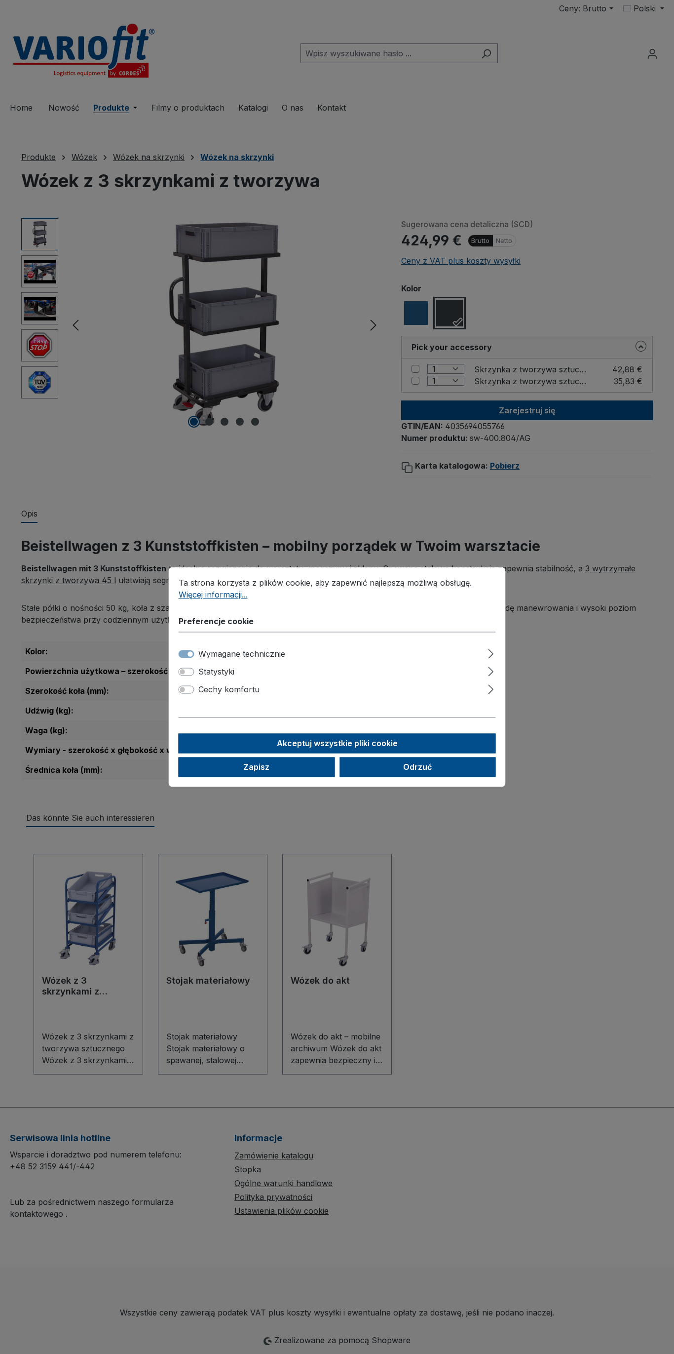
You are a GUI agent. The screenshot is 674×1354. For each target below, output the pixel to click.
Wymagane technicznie (241, 654)
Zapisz (256, 767)
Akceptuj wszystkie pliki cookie (337, 744)
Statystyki (216, 672)
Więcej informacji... (213, 594)
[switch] (186, 672)
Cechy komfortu (229, 690)
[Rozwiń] (490, 652)
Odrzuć (417, 767)
